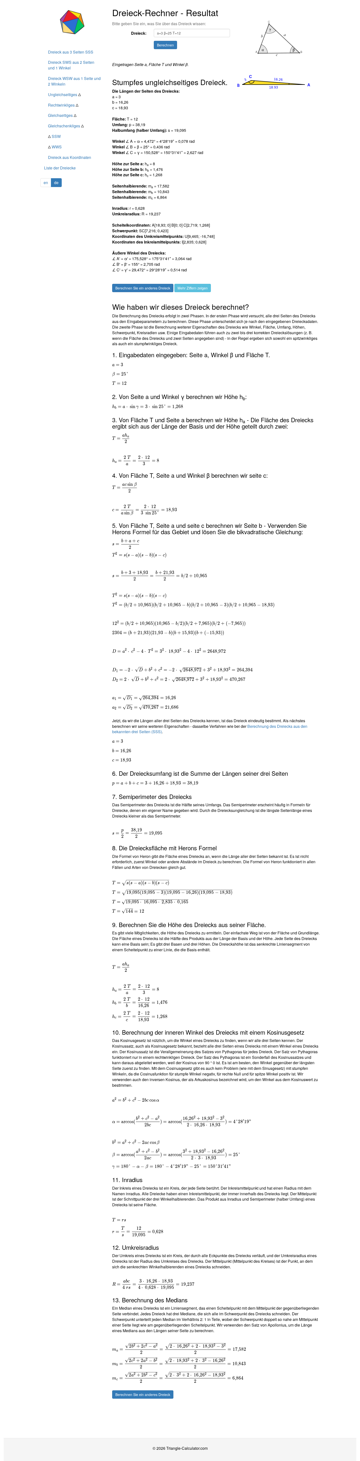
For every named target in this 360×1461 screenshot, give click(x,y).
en (46, 182)
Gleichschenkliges (66, 126)
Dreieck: (138, 33)
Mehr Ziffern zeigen (193, 288)
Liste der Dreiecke (60, 168)
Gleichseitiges (62, 115)
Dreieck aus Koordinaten (69, 157)
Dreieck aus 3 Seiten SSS (70, 52)
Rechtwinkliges (63, 105)
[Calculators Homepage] (72, 22)
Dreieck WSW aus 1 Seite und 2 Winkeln (74, 81)
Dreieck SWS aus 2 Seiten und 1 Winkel (71, 65)
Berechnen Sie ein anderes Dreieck (142, 288)
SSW (54, 136)
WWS (55, 147)
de (56, 182)
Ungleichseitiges (64, 94)
